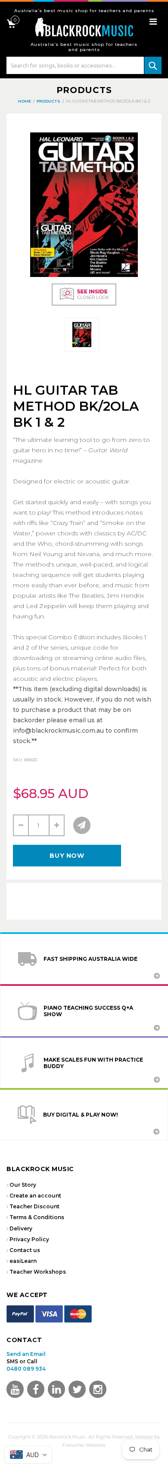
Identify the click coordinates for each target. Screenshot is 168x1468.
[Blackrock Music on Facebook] (35, 1389)
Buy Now (67, 856)
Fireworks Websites (84, 1445)
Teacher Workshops (37, 1271)
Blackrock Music (67, 1437)
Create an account (35, 1195)
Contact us (24, 1250)
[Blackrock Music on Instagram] (97, 1389)
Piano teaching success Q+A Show (88, 1010)
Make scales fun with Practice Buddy (93, 1062)
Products (84, 90)
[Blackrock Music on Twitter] (56, 1389)
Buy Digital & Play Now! (80, 1114)
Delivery (20, 1228)
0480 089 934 (26, 1368)
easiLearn (23, 1261)
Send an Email (26, 1354)
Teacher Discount (34, 1206)
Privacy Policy (29, 1239)
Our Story (22, 1184)
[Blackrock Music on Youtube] (15, 1389)
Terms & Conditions (36, 1217)
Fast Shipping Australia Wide (90, 959)
